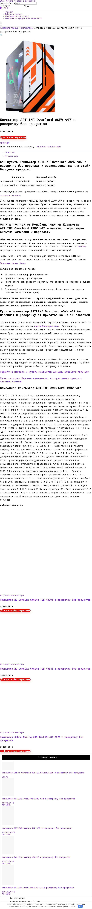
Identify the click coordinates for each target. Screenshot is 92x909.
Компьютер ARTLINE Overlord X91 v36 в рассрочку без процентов (38, 888)
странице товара (10, 195)
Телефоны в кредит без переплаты (23, 18)
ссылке (82, 247)
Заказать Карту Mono (12, 263)
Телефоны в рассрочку (17, 16)
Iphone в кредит (14, 14)
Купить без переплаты (13, 137)
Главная (9, 12)
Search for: (6, 3)
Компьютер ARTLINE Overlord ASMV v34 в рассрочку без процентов (38, 799)
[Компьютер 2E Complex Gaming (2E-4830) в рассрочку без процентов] (23, 589)
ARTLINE (4, 143)
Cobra (5, 777)
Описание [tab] (10, 153)
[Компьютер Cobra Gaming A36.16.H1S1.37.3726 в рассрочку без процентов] (23, 727)
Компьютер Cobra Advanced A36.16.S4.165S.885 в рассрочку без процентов (43, 773)
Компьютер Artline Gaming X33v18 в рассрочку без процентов (36, 857)
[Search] (28, 6)
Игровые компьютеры (21, 28)
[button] (1, 35)
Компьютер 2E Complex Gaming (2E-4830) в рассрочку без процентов (45, 600)
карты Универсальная (46, 326)
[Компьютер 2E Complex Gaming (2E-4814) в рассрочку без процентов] (23, 658)
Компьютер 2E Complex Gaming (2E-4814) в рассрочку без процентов (45, 669)
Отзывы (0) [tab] (11, 156)
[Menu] (1, 23)
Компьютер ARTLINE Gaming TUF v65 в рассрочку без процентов (36, 828)
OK (80, 906)
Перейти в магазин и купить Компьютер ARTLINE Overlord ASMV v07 (44, 372)
